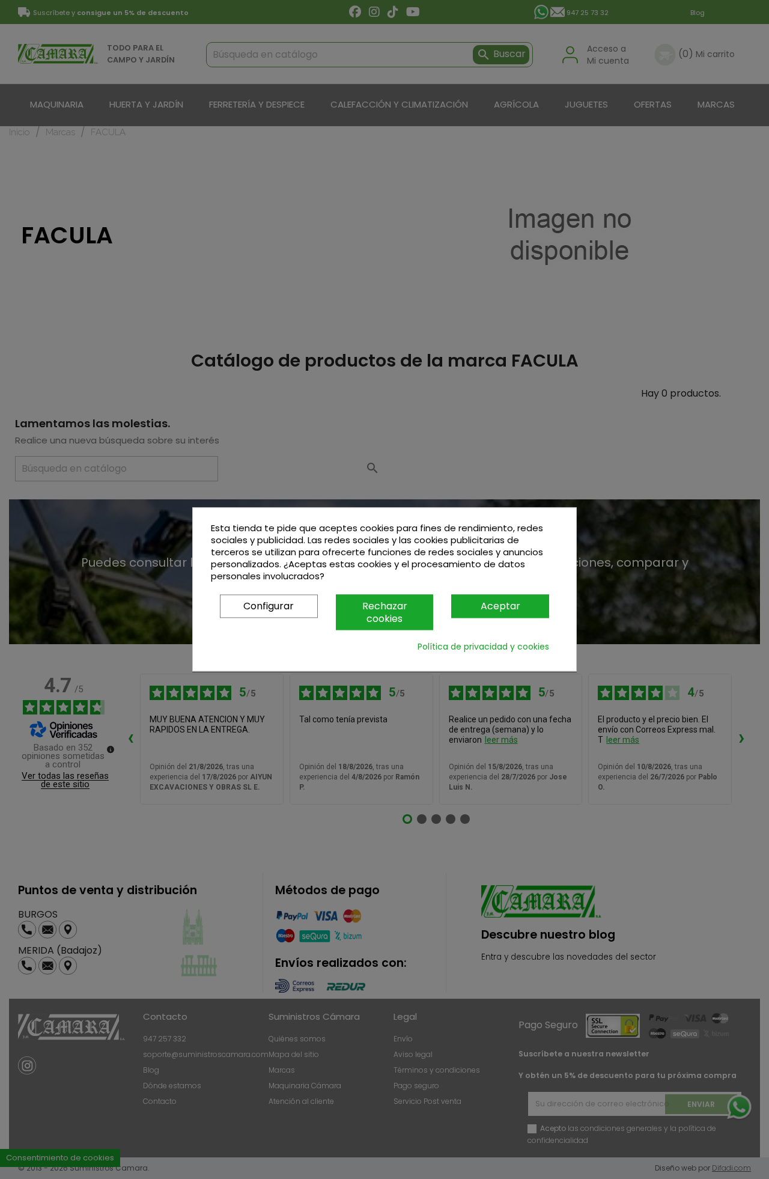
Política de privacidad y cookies (483, 647)
